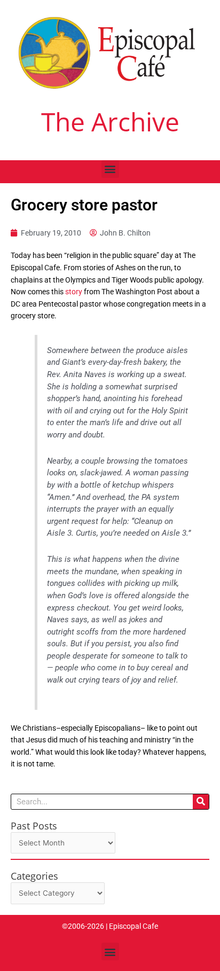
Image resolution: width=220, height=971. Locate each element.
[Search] (201, 801)
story (73, 291)
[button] (110, 169)
